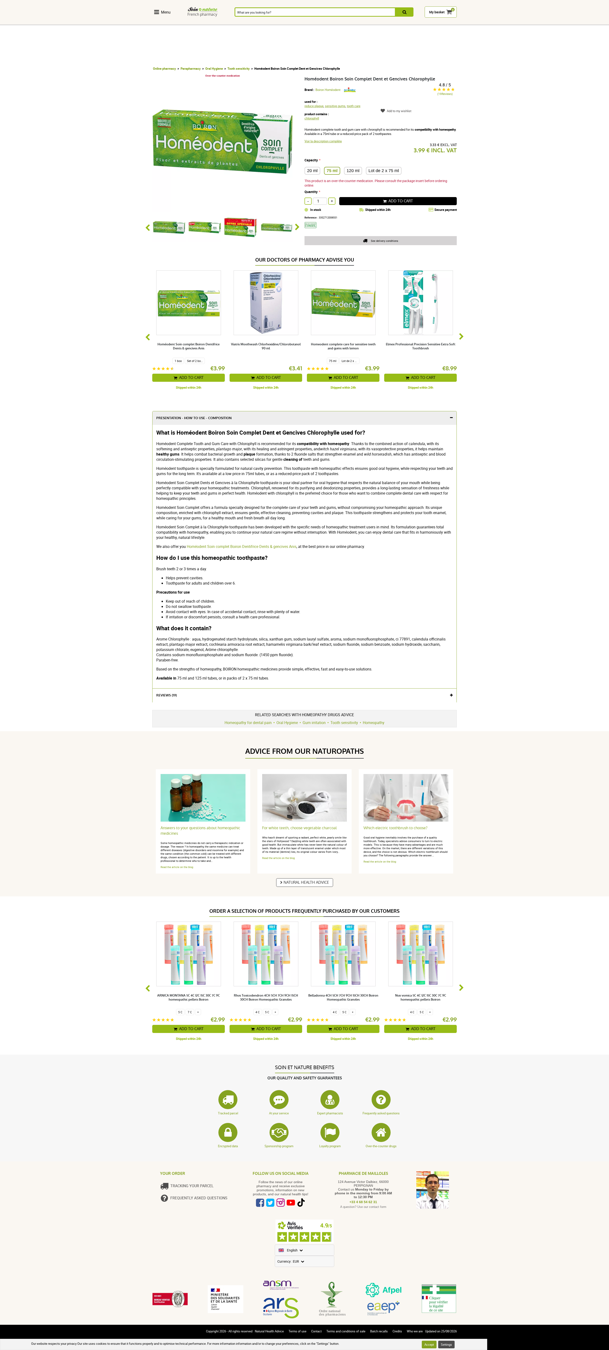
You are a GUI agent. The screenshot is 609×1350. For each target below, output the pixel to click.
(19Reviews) (445, 94)
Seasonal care (319, 22)
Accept (429, 1344)
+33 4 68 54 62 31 (363, 1202)
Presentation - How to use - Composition (194, 418)
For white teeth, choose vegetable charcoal (299, 828)
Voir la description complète (323, 141)
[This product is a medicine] (312, 229)
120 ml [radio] (353, 170)
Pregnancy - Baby (369, 22)
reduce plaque (314, 106)
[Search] (404, 12)
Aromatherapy (241, 22)
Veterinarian (394, 22)
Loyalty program (330, 1146)
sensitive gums (335, 106)
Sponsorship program (279, 1146)
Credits (397, 1331)
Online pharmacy (164, 68)
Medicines (267, 22)
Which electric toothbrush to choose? (395, 828)
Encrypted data (228, 1146)
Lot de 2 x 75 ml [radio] (383, 170)
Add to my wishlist (399, 111)
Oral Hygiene (214, 68)
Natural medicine (190, 22)
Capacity (311, 160)
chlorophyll (311, 118)
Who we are (415, 1331)
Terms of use (297, 1331)
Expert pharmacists (330, 1113)
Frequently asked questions (381, 1113)
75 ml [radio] (332, 170)
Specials (444, 22)
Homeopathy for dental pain (248, 722)
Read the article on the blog (177, 867)
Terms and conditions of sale (345, 1331)
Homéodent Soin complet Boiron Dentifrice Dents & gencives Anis (241, 546)
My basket (437, 12)
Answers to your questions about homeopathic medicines (200, 830)
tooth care (353, 106)
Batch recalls (379, 1331)
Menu (166, 12)
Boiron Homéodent (327, 90)
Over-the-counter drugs (381, 1146)
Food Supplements (165, 22)
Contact (316, 1331)
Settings (446, 1344)
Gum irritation (314, 722)
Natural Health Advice (306, 882)
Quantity (311, 191)
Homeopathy (215, 22)
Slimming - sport (344, 22)
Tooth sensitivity (238, 68)
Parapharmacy (293, 22)
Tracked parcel (228, 1113)
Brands (419, 22)
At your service (279, 1113)
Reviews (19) (166, 695)
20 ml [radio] (312, 170)
